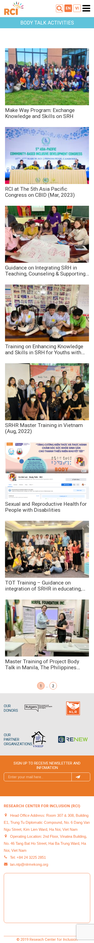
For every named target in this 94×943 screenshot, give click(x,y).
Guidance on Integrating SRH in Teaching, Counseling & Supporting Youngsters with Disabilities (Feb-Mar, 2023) (45, 271)
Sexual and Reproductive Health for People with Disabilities (46, 507)
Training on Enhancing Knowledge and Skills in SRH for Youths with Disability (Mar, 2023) (44, 350)
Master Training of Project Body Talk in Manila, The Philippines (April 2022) (42, 664)
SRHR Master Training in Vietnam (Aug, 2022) (44, 428)
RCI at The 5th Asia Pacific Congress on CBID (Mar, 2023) (40, 192)
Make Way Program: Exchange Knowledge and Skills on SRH (40, 113)
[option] (43, 708)
